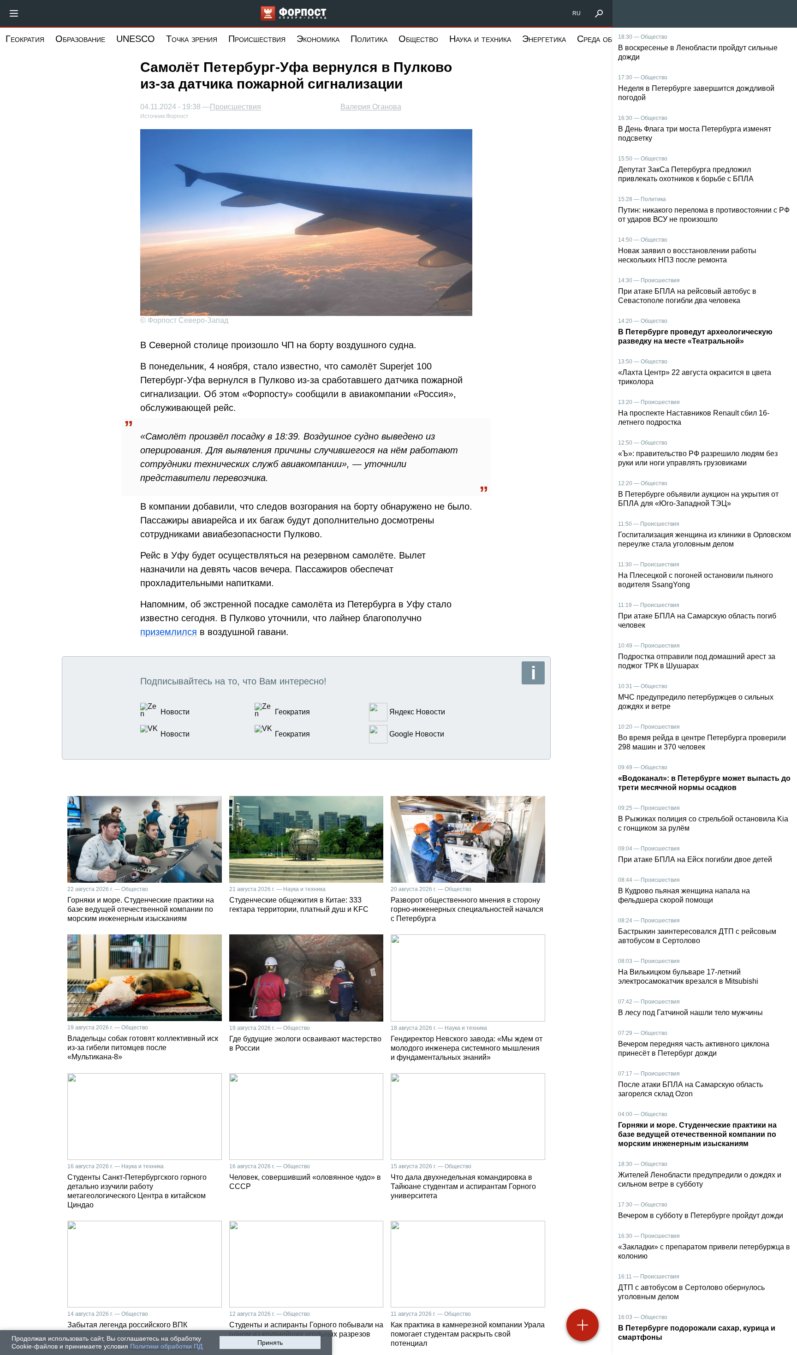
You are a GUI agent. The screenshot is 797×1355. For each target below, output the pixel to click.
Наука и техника (480, 39)
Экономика (318, 39)
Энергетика (544, 39)
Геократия (25, 39)
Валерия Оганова (370, 107)
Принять (270, 1342)
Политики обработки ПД (166, 1346)
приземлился (168, 632)
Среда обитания (608, 39)
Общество (418, 39)
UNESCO (135, 39)
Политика (369, 39)
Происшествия (256, 39)
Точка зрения (191, 39)
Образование (80, 39)
